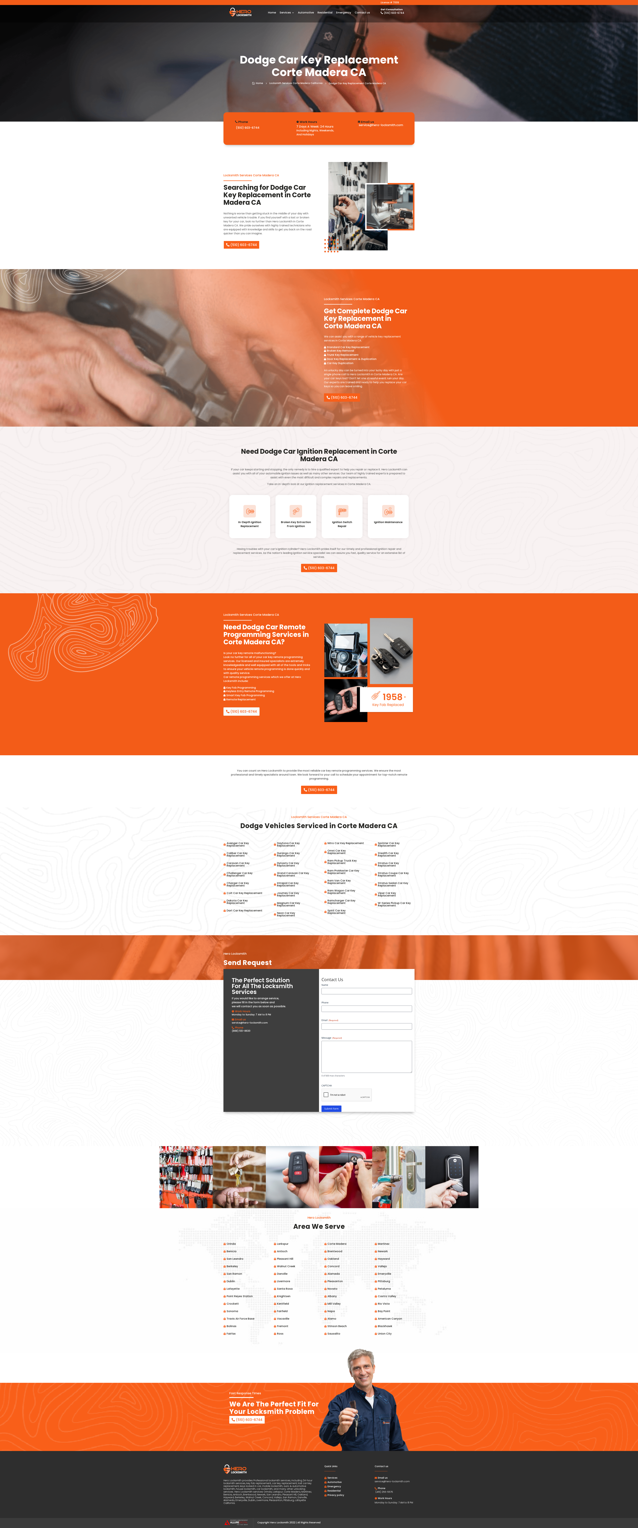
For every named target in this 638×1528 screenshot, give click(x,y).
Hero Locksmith (279, 1522)
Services (285, 12)
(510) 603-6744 (243, 244)
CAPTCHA (326, 1085)
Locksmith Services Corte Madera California (295, 83)
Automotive (306, 12)
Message (331, 1037)
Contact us (362, 12)
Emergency (343, 12)
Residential (325, 12)
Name (324, 984)
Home (272, 12)
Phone (324, 1002)
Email (329, 1020)
